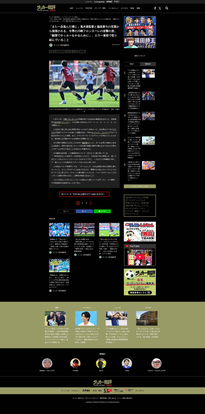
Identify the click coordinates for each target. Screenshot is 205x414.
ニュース (79, 8)
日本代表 (88, 8)
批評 (71, 8)
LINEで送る (103, 211)
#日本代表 (145, 203)
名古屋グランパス (61, 122)
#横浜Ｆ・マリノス (141, 211)
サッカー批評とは (78, 398)
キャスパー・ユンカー (100, 132)
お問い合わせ (112, 398)
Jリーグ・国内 (100, 8)
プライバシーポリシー (92, 398)
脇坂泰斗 (74, 51)
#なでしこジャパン (141, 206)
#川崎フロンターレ (132, 203)
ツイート (67, 211)
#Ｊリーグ (129, 211)
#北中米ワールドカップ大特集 (137, 197)
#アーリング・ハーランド (135, 200)
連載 (138, 8)
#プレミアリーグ (131, 214)
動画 (132, 8)
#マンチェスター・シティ (135, 208)
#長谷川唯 (129, 206)
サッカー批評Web (54, 17)
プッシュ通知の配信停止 (124, 398)
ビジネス (124, 8)
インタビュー (113, 8)
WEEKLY (148, 64)
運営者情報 (103, 398)
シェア (84, 211)
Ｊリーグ (82, 51)
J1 (50, 51)
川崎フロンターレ (58, 51)
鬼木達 (68, 51)
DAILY (132, 64)
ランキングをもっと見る (140, 186)
